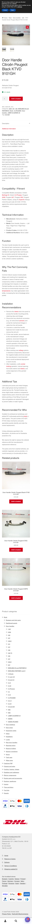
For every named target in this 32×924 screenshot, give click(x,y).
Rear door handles (11, 742)
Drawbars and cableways (11, 772)
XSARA (10, 719)
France (4, 881)
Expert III (21, 200)
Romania (11, 883)
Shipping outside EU (10, 869)
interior (16, 311)
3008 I (10, 641)
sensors (21, 321)
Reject (12, 10)
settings (19, 7)
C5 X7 (10, 704)
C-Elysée (10, 674)
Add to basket (16, 99)
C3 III (9, 686)
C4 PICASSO (17, 111)
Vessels (6, 793)
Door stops (9, 727)
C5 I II (9, 701)
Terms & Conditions (10, 866)
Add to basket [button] (16, 501)
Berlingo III (5, 195)
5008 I (10, 662)
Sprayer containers (12, 751)
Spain (17, 883)
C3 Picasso (11, 689)
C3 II (9, 683)
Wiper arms (9, 760)
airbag (21, 350)
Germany (10, 881)
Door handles (17, 18)
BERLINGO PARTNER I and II (16, 671)
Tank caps (9, 757)
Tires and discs (8, 787)
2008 (10, 109)
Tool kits (6, 790)
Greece (17, 879)
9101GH (7, 115)
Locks (8, 739)
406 (9, 656)
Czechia (11, 879)
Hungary (17, 881)
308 (23, 18)
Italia (22, 881)
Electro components (10, 775)
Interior (6, 784)
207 (13, 109)
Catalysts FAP (8, 763)
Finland (22, 879)
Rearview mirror (10, 745)
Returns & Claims (9, 859)
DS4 (9, 713)
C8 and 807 (11, 707)
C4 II (9, 695)
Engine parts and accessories (13, 778)
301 (9, 644)
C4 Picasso (18, 195)
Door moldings (10, 724)
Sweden (22, 883)
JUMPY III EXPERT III (14, 113)
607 (9, 665)
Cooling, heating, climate (11, 769)
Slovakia (5, 886)
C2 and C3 (11, 680)
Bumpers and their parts (13, 620)
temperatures (6, 291)
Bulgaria (4, 879)
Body (10, 18)
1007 (9, 629)
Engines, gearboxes (10, 781)
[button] (27, 27)
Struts (8, 754)
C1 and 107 (11, 677)
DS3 (9, 710)
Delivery (7, 862)
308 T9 (10, 653)
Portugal (4, 883)
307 (9, 647)
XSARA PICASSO (13, 722)
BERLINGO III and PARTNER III (17, 668)
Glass (8, 733)
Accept (5, 10)
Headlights (9, 736)
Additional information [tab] (9, 129)
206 (9, 635)
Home (5, 18)
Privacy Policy (6, 914)
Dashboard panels (11, 623)
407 (9, 659)
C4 (9, 692)
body (25, 416)
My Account (5, 921)
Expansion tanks (11, 730)
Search (16, 921)
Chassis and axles (9, 766)
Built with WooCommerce (20, 914)
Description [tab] (5, 123)
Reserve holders (11, 748)
